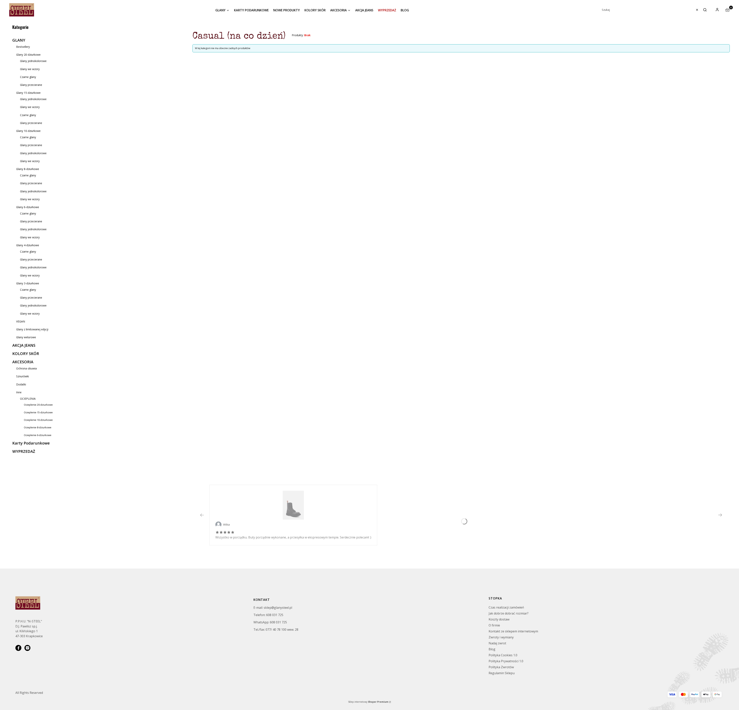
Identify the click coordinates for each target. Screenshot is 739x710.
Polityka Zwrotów (501, 667)
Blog (492, 649)
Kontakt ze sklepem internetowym (513, 631)
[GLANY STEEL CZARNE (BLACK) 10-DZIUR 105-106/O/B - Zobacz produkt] (293, 505)
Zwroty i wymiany (501, 637)
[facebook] (18, 648)
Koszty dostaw (499, 619)
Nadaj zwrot (497, 643)
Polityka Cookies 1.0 (503, 655)
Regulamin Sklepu (502, 673)
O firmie (494, 625)
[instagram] (27, 648)
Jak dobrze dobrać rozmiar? (508, 613)
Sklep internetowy (368, 701)
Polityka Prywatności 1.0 (506, 661)
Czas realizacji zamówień (506, 607)
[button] (704, 10)
